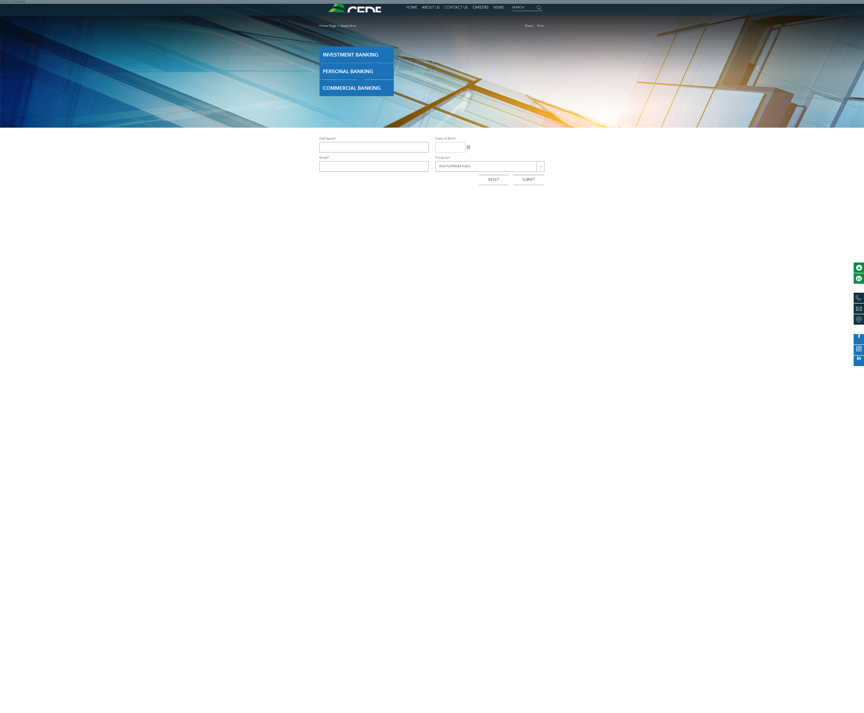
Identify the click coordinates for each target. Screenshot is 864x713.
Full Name (328, 138)
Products (442, 158)
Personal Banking (348, 71)
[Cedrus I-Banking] (859, 268)
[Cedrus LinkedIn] (859, 361)
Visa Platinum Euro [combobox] (454, 166)
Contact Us (456, 7)
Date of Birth (445, 138)
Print (540, 25)
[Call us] (859, 298)
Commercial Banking (352, 88)
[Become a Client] (859, 278)
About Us (431, 7)
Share (529, 25)
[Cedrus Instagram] (859, 350)
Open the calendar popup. (468, 147)
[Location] (859, 319)
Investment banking (350, 55)
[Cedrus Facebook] (859, 339)
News (498, 7)
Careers (480, 7)
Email (324, 158)
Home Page (328, 25)
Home (411, 7)
